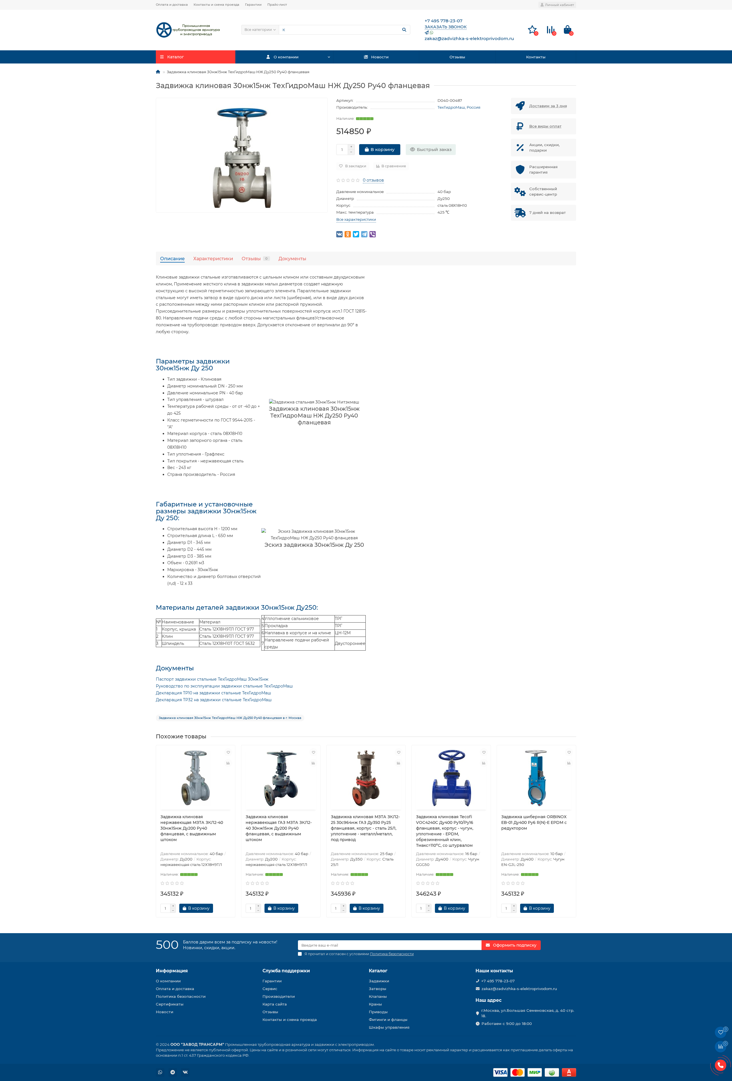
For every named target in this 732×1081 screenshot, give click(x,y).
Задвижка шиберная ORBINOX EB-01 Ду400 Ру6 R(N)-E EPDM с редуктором (534, 822)
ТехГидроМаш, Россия (458, 107)
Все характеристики (356, 219)
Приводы (378, 1012)
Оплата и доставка (172, 5)
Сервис (269, 988)
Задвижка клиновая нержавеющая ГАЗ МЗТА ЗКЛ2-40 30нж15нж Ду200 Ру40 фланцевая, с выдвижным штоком (279, 828)
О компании (286, 57)
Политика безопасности (181, 996)
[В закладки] (228, 752)
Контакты (536, 57)
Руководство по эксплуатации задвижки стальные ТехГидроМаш (224, 686)
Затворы (377, 988)
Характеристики (213, 258)
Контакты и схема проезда (216, 5)
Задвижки (379, 981)
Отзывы (457, 57)
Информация (172, 970)
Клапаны (378, 996)
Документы (292, 258)
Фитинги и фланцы (388, 1019)
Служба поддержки (286, 970)
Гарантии (253, 5)
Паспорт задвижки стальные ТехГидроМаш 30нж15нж (212, 679)
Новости (380, 57)
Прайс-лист (277, 5)
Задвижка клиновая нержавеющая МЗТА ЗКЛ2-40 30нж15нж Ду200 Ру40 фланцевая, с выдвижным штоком (191, 828)
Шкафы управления (389, 1027)
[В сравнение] (228, 763)
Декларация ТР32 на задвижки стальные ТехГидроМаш (214, 699)
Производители (278, 996)
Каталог (378, 970)
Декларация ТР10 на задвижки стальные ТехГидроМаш (213, 693)
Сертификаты (170, 1004)
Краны (375, 1004)
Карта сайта (274, 1004)
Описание (172, 258)
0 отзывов (373, 180)
